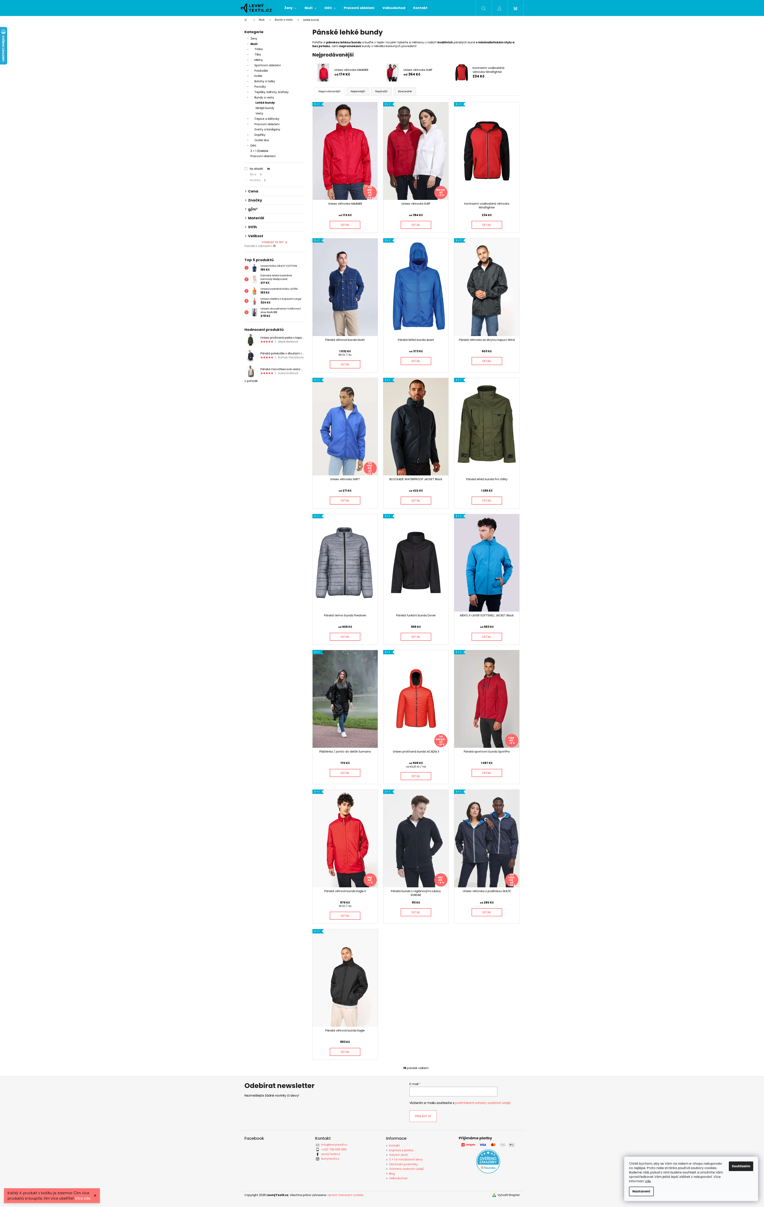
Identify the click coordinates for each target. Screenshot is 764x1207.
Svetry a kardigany (267, 129)
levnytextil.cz (330, 1159)
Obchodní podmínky (403, 1164)
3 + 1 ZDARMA (259, 151)
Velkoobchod (398, 1178)
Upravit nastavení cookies (346, 1195)
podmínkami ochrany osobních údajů (482, 1103)
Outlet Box (261, 140)
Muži (253, 44)
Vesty (259, 113)
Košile (258, 76)
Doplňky (259, 135)
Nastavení (641, 1191)
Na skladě (260, 169)
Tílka (257, 55)
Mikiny (258, 60)
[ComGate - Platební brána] (488, 1144)
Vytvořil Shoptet (509, 1195)
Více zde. (83, 1198)
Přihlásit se (423, 1116)
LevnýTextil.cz (330, 1154)
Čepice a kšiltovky (266, 119)
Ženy (253, 39)
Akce (256, 174)
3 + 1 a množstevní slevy (406, 1159)
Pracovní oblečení (266, 124)
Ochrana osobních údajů (406, 1169)
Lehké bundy (265, 103)
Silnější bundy (264, 108)
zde (648, 1181)
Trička (258, 49)
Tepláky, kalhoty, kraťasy (271, 92)
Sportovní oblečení (267, 65)
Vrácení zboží (398, 1155)
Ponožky (260, 87)
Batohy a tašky (264, 81)
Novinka (258, 180)
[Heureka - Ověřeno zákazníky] (488, 1161)
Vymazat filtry (272, 242)
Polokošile (261, 71)
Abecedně (405, 91)
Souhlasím (741, 1166)
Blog (392, 1174)
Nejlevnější (358, 91)
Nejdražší (381, 91)
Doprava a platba (401, 1150)
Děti (253, 146)
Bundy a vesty (264, 97)
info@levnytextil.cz (334, 1145)
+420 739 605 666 (334, 1149)
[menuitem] (290, 8)
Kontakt (394, 1145)
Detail (345, 225)
